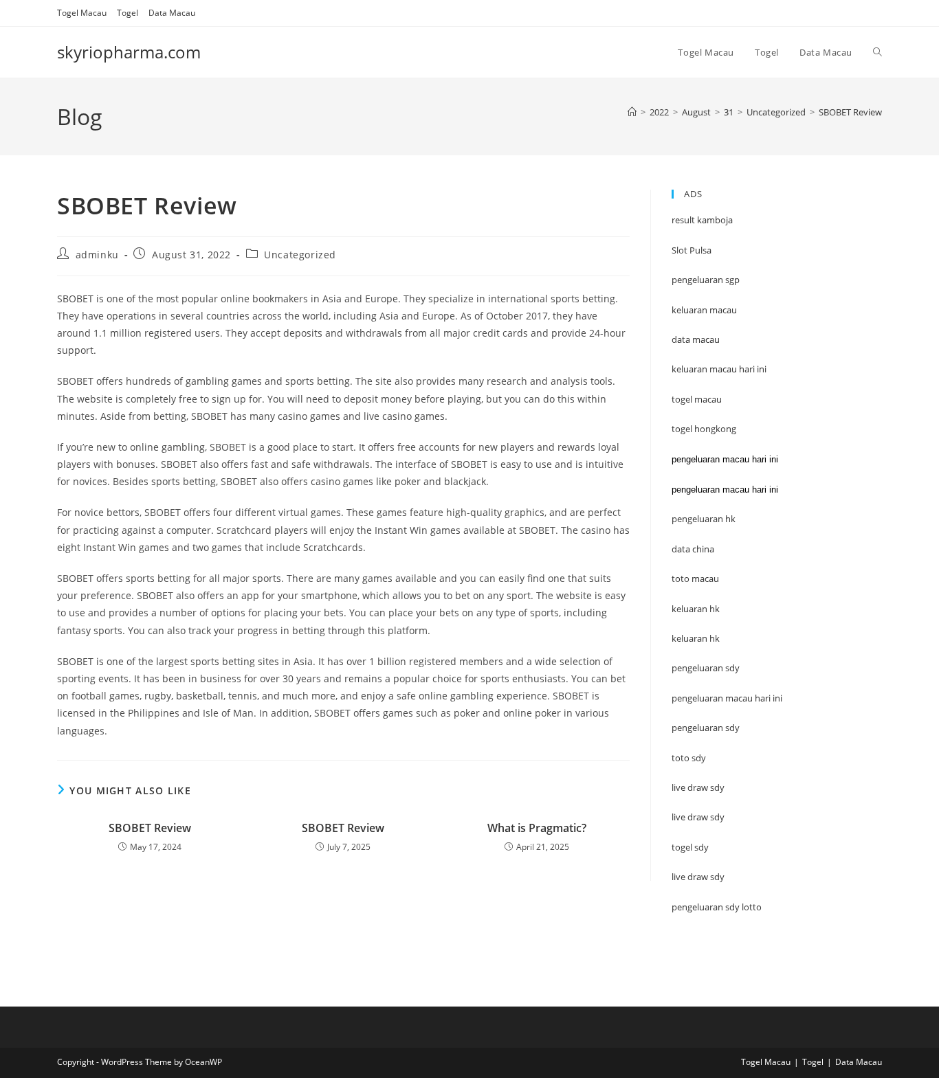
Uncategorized (300, 254)
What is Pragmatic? (536, 827)
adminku (97, 254)
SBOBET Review (850, 112)
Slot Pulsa (691, 250)
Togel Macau (82, 13)
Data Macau (171, 13)
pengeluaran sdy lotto (717, 907)
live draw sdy (698, 877)
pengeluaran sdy (706, 727)
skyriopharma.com (129, 52)
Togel (127, 13)
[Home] (632, 112)
